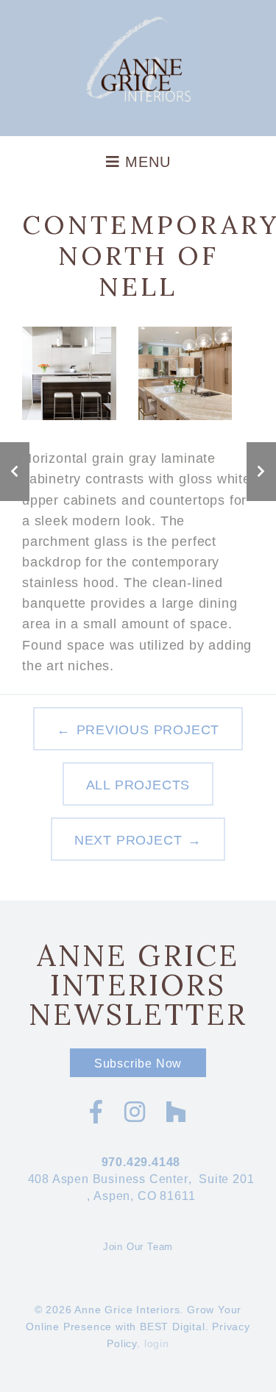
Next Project (128, 840)
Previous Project (148, 729)
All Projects (138, 785)
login (156, 1343)
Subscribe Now (138, 1063)
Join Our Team (138, 1246)
